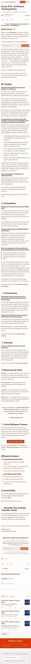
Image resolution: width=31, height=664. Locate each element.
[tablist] (7, 578)
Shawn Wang (5, 299)
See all (4, 634)
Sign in (28, 2)
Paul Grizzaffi (12, 279)
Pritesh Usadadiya (9, 14)
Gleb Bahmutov (5, 358)
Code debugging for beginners (11, 174)
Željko (20, 212)
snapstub (4, 390)
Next (26, 568)
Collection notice (24, 653)
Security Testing (22, 363)
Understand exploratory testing (9, 604)
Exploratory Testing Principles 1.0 (13, 476)
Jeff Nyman (12, 89)
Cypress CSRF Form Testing (10, 346)
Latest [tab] (6, 596)
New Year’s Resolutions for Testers (9, 614)
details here (20, 515)
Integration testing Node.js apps (11, 206)
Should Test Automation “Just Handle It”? (17, 281)
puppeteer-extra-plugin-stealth (10, 241)
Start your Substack (12, 657)
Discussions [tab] (12, 596)
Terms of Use (22, 552)
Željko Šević (13, 210)
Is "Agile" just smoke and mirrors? (13, 479)
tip (24, 70)
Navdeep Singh (17, 317)
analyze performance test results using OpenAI (14, 166)
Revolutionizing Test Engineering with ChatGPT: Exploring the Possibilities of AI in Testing (14, 120)
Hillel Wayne (11, 70)
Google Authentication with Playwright (14, 229)
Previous (6, 568)
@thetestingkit (11, 515)
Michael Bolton (25, 250)
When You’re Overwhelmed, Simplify (14, 471)
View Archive (5, 25)
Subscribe (22, 2)
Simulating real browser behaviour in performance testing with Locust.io (13, 297)
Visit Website (15, 25)
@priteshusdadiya (11, 531)
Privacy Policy (26, 553)
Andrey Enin (5, 230)
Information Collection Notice (15, 553)
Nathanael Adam (6, 175)
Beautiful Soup (17, 308)
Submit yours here (12, 447)
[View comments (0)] (7, 19)
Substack (8, 661)
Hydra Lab (4, 397)
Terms (17, 653)
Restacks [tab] (11, 578)
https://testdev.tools (16, 417)
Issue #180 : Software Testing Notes (10, 622)
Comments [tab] (4, 578)
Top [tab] (3, 596)
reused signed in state (14, 243)
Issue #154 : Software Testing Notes (10, 612)
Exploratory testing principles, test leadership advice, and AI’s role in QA (10, 626)
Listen (27, 15)
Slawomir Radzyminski (17, 122)
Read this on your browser (20, 24)
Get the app (23, 657)
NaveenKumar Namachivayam (17, 163)
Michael (24, 272)
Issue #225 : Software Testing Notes (10, 601)
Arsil (14, 326)
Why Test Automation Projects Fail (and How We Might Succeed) (14, 249)
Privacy (13, 653)
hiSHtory (3, 373)
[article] (15, 604)
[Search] (28, 596)
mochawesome (5, 382)
